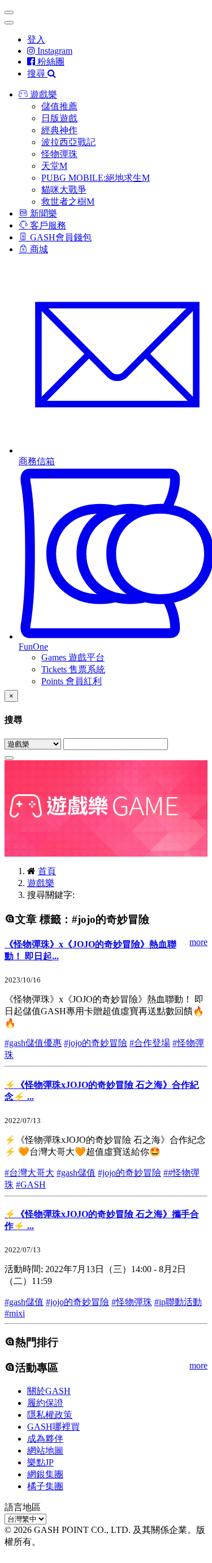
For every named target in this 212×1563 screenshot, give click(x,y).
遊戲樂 (42, 94)
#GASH (31, 1184)
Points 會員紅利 (71, 681)
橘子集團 (45, 1486)
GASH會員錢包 (60, 237)
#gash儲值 (76, 1172)
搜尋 (37, 73)
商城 (38, 249)
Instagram (53, 51)
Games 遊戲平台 (73, 657)
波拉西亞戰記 (68, 142)
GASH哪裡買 (53, 1426)
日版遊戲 (59, 118)
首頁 (47, 871)
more (198, 942)
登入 (36, 39)
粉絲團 (49, 61)
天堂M (54, 166)
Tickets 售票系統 (73, 669)
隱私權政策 (49, 1415)
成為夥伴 (45, 1438)
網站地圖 (45, 1450)
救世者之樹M (67, 201)
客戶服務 (47, 225)
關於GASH (49, 1391)
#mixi (15, 1313)
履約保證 (45, 1403)
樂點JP (40, 1462)
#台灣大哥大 (29, 1172)
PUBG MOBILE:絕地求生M (95, 178)
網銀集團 (45, 1474)
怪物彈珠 (59, 154)
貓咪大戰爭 (63, 189)
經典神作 (59, 130)
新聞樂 (42, 213)
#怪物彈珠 (131, 1302)
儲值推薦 (59, 106)
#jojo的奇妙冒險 (95, 1043)
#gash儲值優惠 (33, 1043)
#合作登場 (149, 1043)
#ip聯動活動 (178, 1302)
